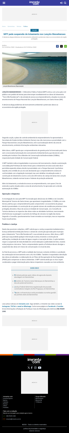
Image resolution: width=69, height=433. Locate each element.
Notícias (19, 26)
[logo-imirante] (34, 2)
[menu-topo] (4, 3)
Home (4, 26)
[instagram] (35, 368)
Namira (5, 400)
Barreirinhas (11, 26)
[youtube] (39, 368)
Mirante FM (38, 400)
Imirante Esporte (8, 398)
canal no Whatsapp (24, 306)
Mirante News (39, 398)
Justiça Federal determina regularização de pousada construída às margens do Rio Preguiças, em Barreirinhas (34, 288)
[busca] (65, 3)
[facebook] (32, 368)
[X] (29, 368)
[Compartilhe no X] (61, 46)
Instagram (6, 306)
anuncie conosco (34, 431)
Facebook (51, 306)
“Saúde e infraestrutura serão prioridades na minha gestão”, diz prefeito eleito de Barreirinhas (35, 294)
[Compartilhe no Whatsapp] (65, 46)
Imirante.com (24, 304)
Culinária (5, 402)
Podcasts (5, 407)
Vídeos (5, 405)
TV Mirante (38, 402)
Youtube (60, 306)
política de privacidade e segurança (34, 428)
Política (25, 26)
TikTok (13, 306)
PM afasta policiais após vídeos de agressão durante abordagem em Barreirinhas (33, 276)
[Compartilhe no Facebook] (57, 46)
